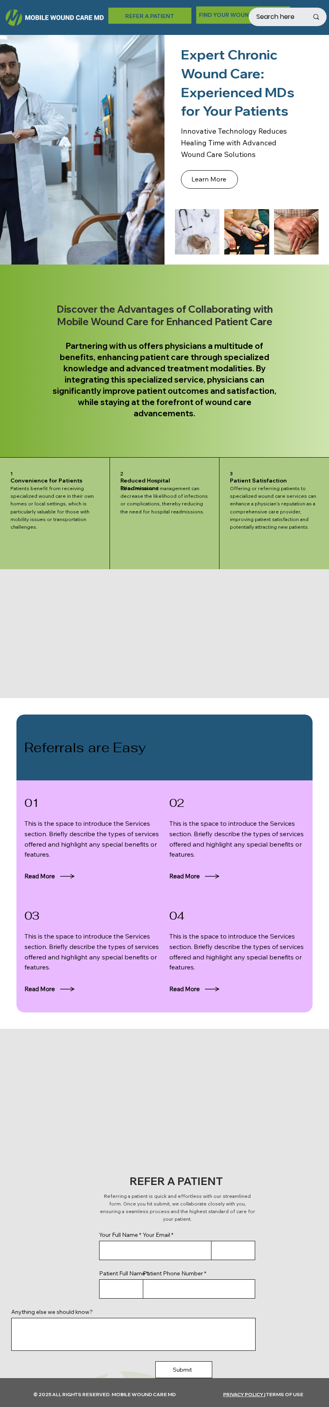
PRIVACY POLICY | (244, 1394)
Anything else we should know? (52, 1312)
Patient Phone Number (173, 1273)
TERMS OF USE (284, 1394)
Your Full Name (118, 1235)
